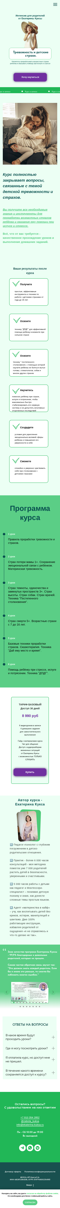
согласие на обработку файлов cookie (42, 1194)
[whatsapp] (30, 1147)
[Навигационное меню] (55, 4)
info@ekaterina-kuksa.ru (30, 1124)
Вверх (29, 1185)
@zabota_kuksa (30, 1121)
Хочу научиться (30, 77)
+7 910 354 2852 (30, 1117)
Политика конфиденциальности (39, 1172)
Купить (30, 772)
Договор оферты (13, 1172)
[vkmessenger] (37, 1147)
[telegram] (22, 1147)
